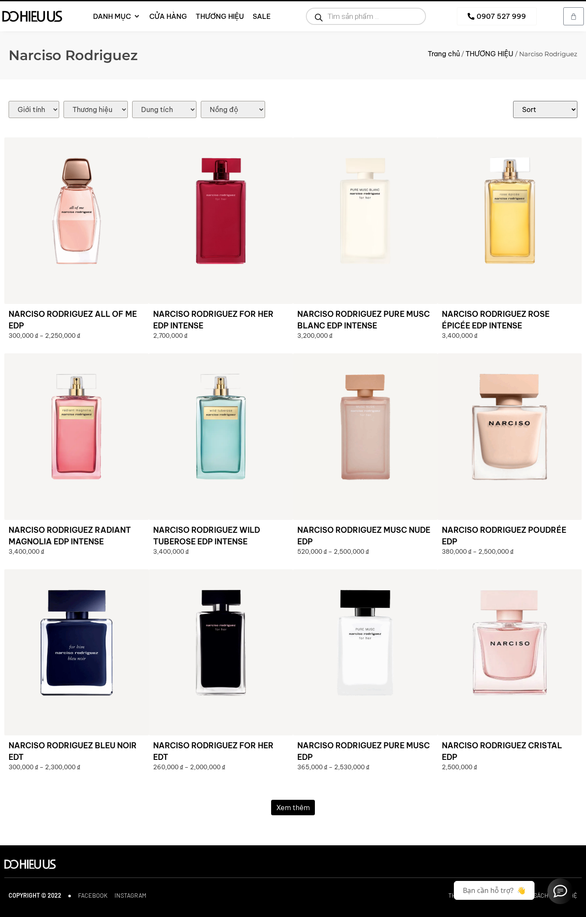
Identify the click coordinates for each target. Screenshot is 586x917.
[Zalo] (560, 891)
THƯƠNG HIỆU (489, 53)
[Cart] (573, 16)
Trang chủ (444, 53)
